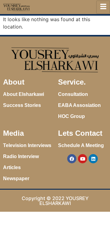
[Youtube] (82, 158)
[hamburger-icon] (103, 7)
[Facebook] (71, 158)
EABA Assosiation (79, 105)
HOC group (71, 116)
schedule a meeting (81, 145)
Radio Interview (21, 156)
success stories (22, 105)
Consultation (73, 94)
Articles (12, 167)
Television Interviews (27, 145)
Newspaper (16, 178)
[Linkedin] (93, 158)
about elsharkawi (23, 94)
